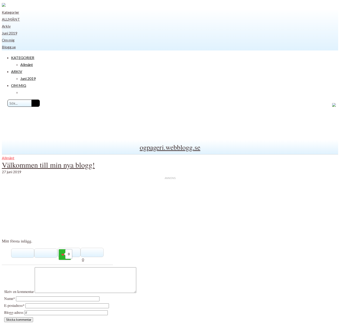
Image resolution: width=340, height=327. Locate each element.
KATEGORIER (22, 57)
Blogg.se (9, 47)
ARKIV (16, 71)
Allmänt (11, 19)
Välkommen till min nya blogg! (48, 165)
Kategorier (10, 12)
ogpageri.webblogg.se (170, 147)
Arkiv (6, 26)
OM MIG (18, 85)
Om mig (8, 40)
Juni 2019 (9, 33)
